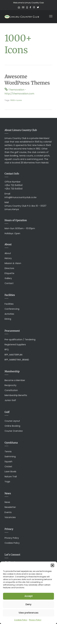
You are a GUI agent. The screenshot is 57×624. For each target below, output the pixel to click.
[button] (52, 565)
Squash (8, 461)
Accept (28, 596)
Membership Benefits (16, 395)
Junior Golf (10, 400)
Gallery (8, 278)
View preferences (28, 612)
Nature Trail (11, 476)
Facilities (9, 303)
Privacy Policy (35, 620)
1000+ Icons (16, 100)
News (7, 502)
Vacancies (10, 517)
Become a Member (15, 380)
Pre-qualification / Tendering (20, 339)
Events (8, 512)
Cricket (8, 466)
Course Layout (12, 420)
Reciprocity (10, 385)
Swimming (10, 456)
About (8, 253)
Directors (9, 268)
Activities (9, 313)
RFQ (7, 349)
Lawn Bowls (10, 471)
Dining (8, 318)
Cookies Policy (20, 620)
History (8, 258)
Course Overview (14, 430)
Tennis (8, 451)
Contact (9, 283)
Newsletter (10, 507)
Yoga (7, 481)
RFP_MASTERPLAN (13, 354)
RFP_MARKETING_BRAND (17, 359)
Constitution (11, 390)
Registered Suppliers (15, 344)
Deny (28, 604)
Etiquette (9, 273)
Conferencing (12, 308)
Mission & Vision (13, 263)
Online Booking (12, 425)
